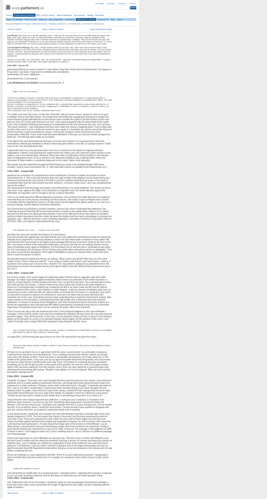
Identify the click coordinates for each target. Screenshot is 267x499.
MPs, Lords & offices (46, 15)
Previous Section (14, 29)
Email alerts (111, 3)
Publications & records (86, 19)
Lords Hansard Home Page (101, 29)
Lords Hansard (87, 24)
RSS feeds (122, 3)
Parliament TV (103, 19)
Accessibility (100, 3)
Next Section (13, 493)
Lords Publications (74, 24)
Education (99, 15)
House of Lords (31, 19)
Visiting (90, 15)
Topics (120, 19)
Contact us (132, 3)
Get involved (79, 15)
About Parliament (64, 15)
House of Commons (15, 19)
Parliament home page (22, 24)
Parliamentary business (24, 15)
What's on (43, 19)
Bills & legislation (56, 19)
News (113, 19)
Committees (70, 19)
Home (9, 15)
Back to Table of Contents (53, 29)
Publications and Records (57, 24)
